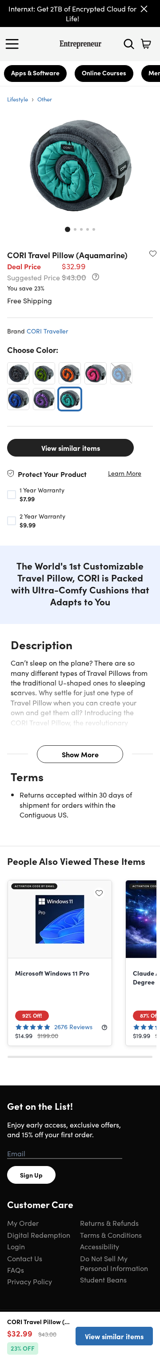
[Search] (129, 44)
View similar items (70, 448)
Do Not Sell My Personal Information (114, 1263)
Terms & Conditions (111, 1235)
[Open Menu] (14, 44)
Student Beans (103, 1279)
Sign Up (31, 1174)
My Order (23, 1223)
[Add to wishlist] (153, 253)
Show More (80, 754)
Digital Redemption (38, 1235)
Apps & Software (35, 72)
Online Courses (104, 72)
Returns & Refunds (109, 1223)
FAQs (15, 1270)
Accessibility (99, 1246)
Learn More (124, 473)
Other (44, 99)
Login (16, 1246)
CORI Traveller (47, 330)
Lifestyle (17, 99)
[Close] (144, 9)
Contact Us (24, 1258)
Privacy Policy (29, 1281)
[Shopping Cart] (146, 43)
